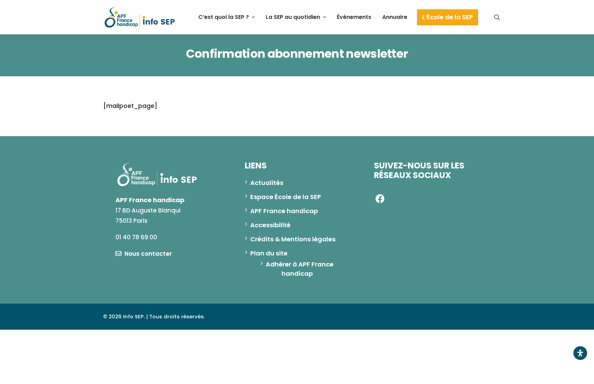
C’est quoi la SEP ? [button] (223, 17)
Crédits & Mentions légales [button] (293, 239)
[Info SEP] (140, 17)
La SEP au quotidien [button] (293, 17)
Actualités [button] (266, 182)
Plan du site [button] (268, 253)
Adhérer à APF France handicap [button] (300, 269)
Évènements (354, 17)
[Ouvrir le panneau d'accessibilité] (580, 353)
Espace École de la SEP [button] (285, 197)
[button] (497, 17)
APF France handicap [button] (284, 211)
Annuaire (394, 17)
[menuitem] (227, 17)
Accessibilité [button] (270, 225)
